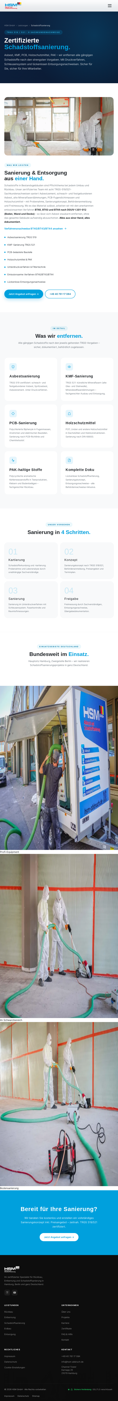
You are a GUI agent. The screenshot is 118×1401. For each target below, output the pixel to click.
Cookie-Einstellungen (14, 1367)
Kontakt (65, 1340)
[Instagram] (7, 1292)
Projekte (65, 1317)
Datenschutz (10, 1362)
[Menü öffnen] (109, 5)
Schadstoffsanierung (14, 1323)
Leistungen (23, 25)
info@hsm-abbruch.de (72, 1362)
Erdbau (7, 1328)
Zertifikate (66, 1328)
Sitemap (36, 1396)
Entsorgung (10, 1334)
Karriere (65, 1323)
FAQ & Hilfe (67, 1334)
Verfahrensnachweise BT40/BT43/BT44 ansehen (33, 228)
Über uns (65, 1312)
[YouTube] (15, 1292)
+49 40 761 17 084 (60, 294)
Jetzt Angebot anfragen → (24, 294)
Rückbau (8, 1312)
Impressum (9, 1356)
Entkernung (10, 1317)
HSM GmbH (9, 25)
